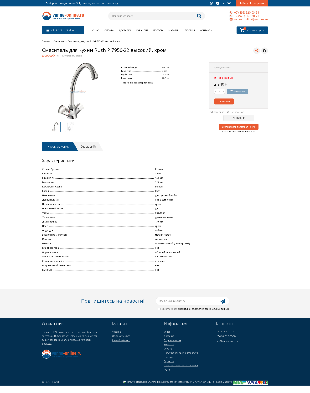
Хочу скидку (223, 101)
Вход (245, 3)
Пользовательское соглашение (181, 365)
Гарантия (142, 30)
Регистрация (257, 3)
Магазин (173, 30)
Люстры (190, 30)
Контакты (206, 30)
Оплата (109, 30)
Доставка (125, 30)
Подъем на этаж (172, 340)
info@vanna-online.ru (227, 341)
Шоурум (168, 357)
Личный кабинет (121, 340)
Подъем (158, 30)
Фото (167, 369)
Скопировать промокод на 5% (238, 126)
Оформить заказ (121, 335)
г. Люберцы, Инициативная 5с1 (62, 3)
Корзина (116, 331)
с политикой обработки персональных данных (203, 308)
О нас (95, 30)
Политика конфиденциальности (181, 352)
